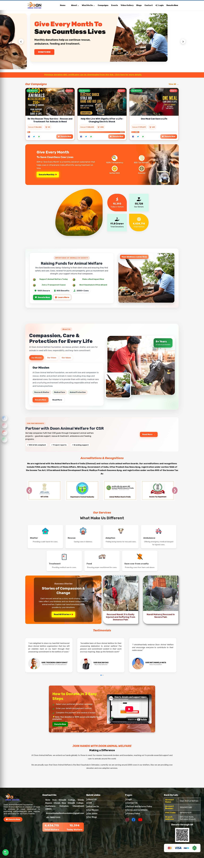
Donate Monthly (47, 174)
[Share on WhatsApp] (39, 137)
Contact (148, 5)
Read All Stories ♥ (62, 614)
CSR (90, 803)
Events (114, 5)
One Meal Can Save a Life (154, 118)
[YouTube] (4, 432)
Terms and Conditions (137, 810)
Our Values (66, 358)
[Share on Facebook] (29, 137)
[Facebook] (4, 418)
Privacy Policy (133, 813)
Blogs (139, 5)
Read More (57, 400)
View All (172, 84)
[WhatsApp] (4, 440)
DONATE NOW (44, 59)
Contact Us (132, 803)
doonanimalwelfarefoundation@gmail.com (65, 813)
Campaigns (103, 5)
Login (161, 5)
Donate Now (172, 5)
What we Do (93, 806)
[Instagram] (4, 425)
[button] (101, 675)
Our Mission (36, 358)
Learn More (63, 297)
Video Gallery (127, 5)
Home (62, 5)
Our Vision (51, 358)
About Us (92, 799)
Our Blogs (92, 817)
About (74, 5)
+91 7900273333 (53, 817)
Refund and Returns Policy (139, 806)
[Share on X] (34, 137)
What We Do (87, 5)
